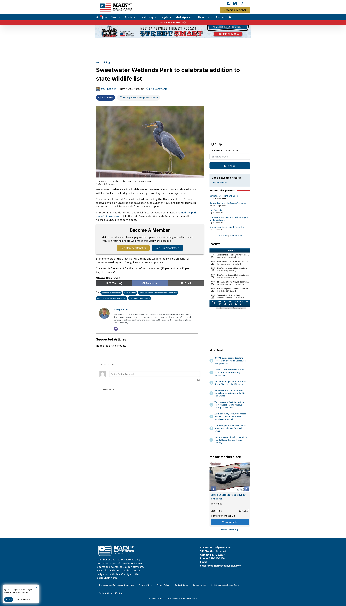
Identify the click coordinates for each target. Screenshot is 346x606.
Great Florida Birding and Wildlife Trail (111, 298)
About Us (203, 17)
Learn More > (23, 599)
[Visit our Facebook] (228, 3)
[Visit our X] (235, 3)
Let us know (219, 182)
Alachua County (130, 293)
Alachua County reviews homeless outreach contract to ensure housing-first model (230, 417)
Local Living (146, 17)
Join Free (229, 165)
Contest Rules (181, 585)
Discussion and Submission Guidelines (116, 585)
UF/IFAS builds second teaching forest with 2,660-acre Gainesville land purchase (230, 361)
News (114, 17)
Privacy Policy (163, 585)
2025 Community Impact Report (225, 585)
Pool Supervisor (216, 210)
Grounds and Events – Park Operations (227, 227)
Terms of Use (145, 585)
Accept (9, 599)
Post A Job (223, 236)
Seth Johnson (109, 88)
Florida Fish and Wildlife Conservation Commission (158, 293)
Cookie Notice (199, 585)
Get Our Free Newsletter (172, 22)
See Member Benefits (133, 248)
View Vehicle (229, 522)
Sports (128, 17)
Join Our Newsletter (167, 248)
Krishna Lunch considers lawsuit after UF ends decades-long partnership (229, 372)
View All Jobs (236, 236)
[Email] (116, 329)
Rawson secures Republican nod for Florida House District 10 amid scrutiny (230, 440)
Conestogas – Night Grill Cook (223, 196)
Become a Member (235, 9)
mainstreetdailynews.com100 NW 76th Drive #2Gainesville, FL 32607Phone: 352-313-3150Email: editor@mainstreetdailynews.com (220, 556)
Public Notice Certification (111, 593)
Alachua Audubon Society (111, 293)
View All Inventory (229, 529)
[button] (213, 489)
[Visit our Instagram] (241, 3)
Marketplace (183, 17)
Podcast (220, 17)
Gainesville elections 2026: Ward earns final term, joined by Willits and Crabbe (229, 393)
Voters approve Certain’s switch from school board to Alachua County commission (229, 405)
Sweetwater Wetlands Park (139, 298)
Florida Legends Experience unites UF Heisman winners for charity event (230, 428)
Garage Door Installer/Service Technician (228, 203)
